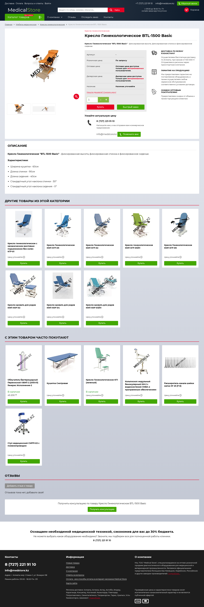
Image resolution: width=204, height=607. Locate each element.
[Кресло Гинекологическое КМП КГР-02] (102, 225)
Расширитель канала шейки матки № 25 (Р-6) (179, 384)
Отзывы (72, 17)
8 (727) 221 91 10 (102, 540)
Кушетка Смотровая (57, 383)
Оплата (19, 3)
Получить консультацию (102, 509)
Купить (100, 107)
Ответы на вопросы (75, 575)
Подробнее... (174, 573)
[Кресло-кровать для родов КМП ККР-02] (24, 285)
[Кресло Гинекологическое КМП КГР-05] (63, 225)
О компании (53, 17)
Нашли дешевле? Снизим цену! (101, 92)
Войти (48, 3)
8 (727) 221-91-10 (105, 121)
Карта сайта (71, 583)
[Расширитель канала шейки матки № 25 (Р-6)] (180, 362)
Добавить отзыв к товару (20, 486)
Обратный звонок (189, 3)
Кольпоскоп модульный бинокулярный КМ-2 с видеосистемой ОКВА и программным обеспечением (140, 385)
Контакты (108, 17)
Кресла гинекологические (97, 31)
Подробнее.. (95, 598)
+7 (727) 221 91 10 (144, 3)
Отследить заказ (89, 17)
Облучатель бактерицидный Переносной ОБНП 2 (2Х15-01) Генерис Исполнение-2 (23, 382)
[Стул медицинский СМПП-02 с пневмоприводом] (24, 424)
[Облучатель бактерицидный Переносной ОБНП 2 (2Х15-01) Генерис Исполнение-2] (24, 360)
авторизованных (135, 68)
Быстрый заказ (130, 107)
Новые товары (73, 563)
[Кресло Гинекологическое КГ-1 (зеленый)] (102, 360)
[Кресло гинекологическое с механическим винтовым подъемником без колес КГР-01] (24, 224)
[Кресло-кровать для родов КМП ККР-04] (63, 285)
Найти (117, 10)
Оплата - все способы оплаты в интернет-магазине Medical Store (96, 579)
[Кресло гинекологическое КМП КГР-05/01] (141, 225)
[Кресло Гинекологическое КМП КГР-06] (180, 225)
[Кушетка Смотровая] (63, 362)
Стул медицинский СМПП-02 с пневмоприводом (23, 444)
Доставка (9, 3)
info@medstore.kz (164, 3)
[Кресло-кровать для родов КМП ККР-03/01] (102, 285)
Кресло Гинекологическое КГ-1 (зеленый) (102, 381)
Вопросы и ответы (33, 3)
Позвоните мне (131, 134)
